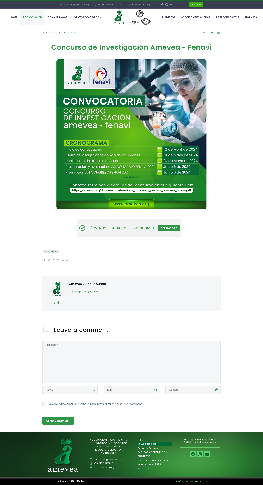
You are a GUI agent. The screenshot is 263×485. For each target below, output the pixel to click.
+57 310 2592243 (106, 4)
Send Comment (58, 421)
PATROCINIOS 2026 (227, 17)
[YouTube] (171, 4)
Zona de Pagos (57, 17)
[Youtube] (207, 454)
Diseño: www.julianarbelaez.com (192, 481)
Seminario (51, 251)
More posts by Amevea (86, 291)
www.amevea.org (141, 4)
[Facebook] (162, 4)
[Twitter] (49, 260)
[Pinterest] (53, 260)
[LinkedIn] (62, 260)
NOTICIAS (251, 17)
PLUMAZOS (168, 17)
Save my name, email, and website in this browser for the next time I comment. (95, 404)
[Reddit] (67, 260)
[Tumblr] (58, 260)
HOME (13, 17)
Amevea (51, 32)
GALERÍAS (196, 4)
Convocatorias (68, 32)
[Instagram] (166, 4)
